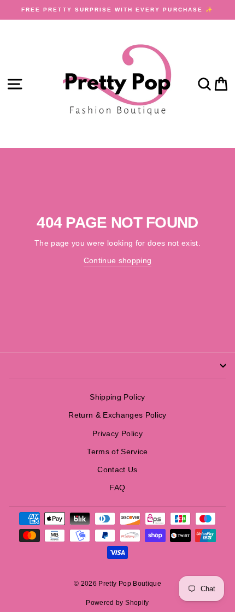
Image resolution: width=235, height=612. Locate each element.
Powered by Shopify (117, 603)
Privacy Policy (117, 434)
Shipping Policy (117, 397)
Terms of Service (117, 452)
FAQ (117, 488)
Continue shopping (118, 261)
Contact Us (117, 470)
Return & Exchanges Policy (117, 415)
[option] (117, 9)
